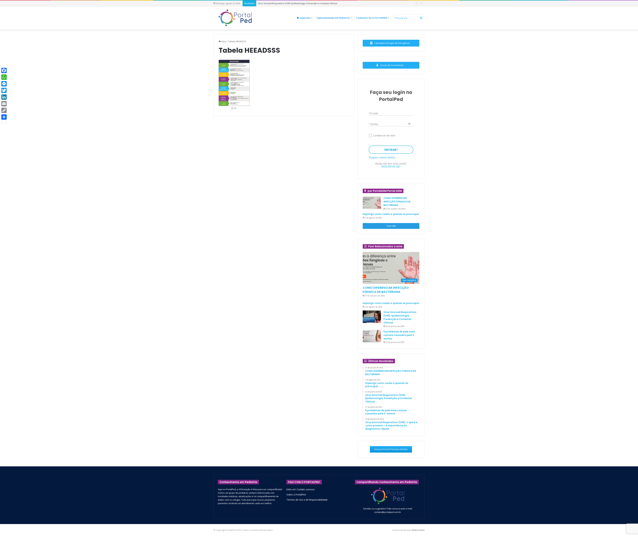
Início (223, 41)
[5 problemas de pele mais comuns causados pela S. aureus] (372, 336)
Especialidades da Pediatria (333, 17)
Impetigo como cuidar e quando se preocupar (391, 214)
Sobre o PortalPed (296, 494)
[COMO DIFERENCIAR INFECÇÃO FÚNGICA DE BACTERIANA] (372, 202)
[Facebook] (4, 70)
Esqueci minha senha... (383, 157)
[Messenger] (4, 83)
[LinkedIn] (4, 97)
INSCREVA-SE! (390, 166)
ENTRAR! (391, 150)
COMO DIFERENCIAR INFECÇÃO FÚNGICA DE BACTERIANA (396, 201)
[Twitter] (4, 90)
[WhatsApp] (4, 77)
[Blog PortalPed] (235, 18)
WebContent (418, 530)
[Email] (4, 103)
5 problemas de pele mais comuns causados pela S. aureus (399, 335)
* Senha (373, 124)
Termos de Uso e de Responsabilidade (307, 499)
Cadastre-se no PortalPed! (371, 17)
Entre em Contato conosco (300, 489)
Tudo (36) (391, 225)
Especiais (304, 17)
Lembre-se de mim (384, 135)
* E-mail (373, 113)
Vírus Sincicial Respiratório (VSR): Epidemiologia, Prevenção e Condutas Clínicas (399, 317)
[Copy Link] (4, 110)
